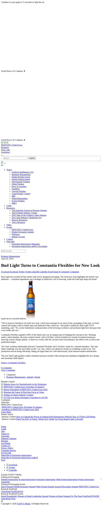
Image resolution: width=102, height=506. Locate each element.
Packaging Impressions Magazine (26, 244)
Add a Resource (18, 222)
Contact (9, 239)
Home (3, 426)
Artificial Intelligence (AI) (22, 172)
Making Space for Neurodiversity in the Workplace (25, 384)
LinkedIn (12, 470)
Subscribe (10, 241)
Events (9, 227)
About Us (5, 434)
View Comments (8, 370)
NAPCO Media (23, 504)
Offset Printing (18, 184)
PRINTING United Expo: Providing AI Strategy (24, 387)
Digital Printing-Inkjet (21, 179)
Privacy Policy (7, 448)
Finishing (16, 189)
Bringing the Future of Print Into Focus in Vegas (24, 392)
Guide (9, 206)
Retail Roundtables (9, 496)
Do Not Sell (6, 453)
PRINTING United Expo (11, 145)
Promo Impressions (86, 479)
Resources (10, 208)
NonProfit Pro (17, 491)
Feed (3, 460)
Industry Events (18, 237)
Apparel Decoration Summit (66, 487)
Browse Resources (19, 220)
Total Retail (6, 491)
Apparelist (5, 482)
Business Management (21, 174)
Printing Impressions (9, 479)
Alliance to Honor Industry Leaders (18, 395)
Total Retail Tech (8, 498)
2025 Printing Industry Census (24, 213)
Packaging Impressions (46, 479)
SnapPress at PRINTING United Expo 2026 (20, 409)
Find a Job (5, 150)
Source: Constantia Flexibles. (13, 363)
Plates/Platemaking (19, 198)
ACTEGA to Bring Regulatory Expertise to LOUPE (26, 397)
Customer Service (8, 450)
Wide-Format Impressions (67, 479)
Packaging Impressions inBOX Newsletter (29, 246)
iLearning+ (5, 152)
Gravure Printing (19, 191)
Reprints (4, 441)
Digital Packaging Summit (23, 232)
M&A (14, 203)
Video (8, 225)
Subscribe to (16, 455)
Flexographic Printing (21, 182)
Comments (74, 272)
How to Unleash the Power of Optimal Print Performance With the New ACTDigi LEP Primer (55, 417)
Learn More (6, 412)
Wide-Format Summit (45, 487)
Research (5, 147)
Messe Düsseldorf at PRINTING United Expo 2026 (25, 389)
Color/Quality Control (21, 194)
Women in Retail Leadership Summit (33, 496)
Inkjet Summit (7, 487)
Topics (9, 170)
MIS (13, 196)
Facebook (12, 465)
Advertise (5, 436)
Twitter (11, 467)
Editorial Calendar (8, 438)
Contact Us (5, 446)
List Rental (5, 443)
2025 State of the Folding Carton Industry (29, 215)
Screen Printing (18, 201)
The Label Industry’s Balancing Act (27, 217)
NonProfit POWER (91, 496)
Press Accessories (19, 186)
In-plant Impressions (27, 479)
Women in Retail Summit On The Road (65, 496)
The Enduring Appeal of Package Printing (29, 210)
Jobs (3, 431)
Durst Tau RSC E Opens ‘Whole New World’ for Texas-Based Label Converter (49, 419)
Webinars (16, 234)
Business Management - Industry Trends (23, 377)
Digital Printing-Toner (21, 177)
